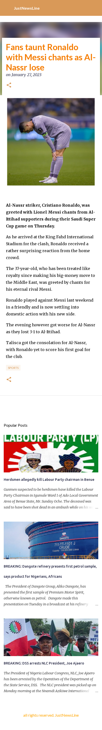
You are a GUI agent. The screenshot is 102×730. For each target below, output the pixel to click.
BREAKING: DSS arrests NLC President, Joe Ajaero (44, 663)
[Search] (95, 8)
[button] (9, 85)
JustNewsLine (27, 8)
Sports (13, 368)
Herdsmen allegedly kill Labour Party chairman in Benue (49, 480)
